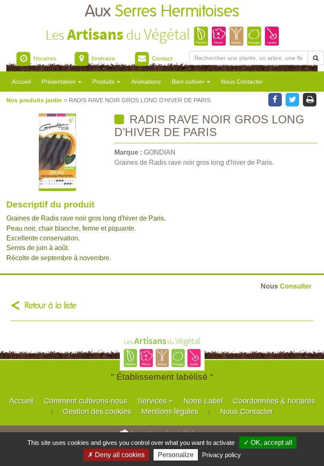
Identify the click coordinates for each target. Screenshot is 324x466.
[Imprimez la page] (310, 98)
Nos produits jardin (35, 100)
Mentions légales (169, 411)
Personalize (176, 454)
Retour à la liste (50, 305)
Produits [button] (104, 81)
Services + (155, 401)
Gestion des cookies (97, 411)
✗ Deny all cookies (116, 454)
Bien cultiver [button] (189, 81)
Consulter (286, 286)
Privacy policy (221, 454)
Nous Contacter (242, 81)
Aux (162, 11)
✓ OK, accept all (267, 442)
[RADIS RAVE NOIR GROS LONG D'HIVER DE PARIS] (57, 152)
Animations (146, 81)
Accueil (21, 81)
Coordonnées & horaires (274, 401)
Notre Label (203, 401)
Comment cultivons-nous (85, 401)
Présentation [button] (59, 81)
